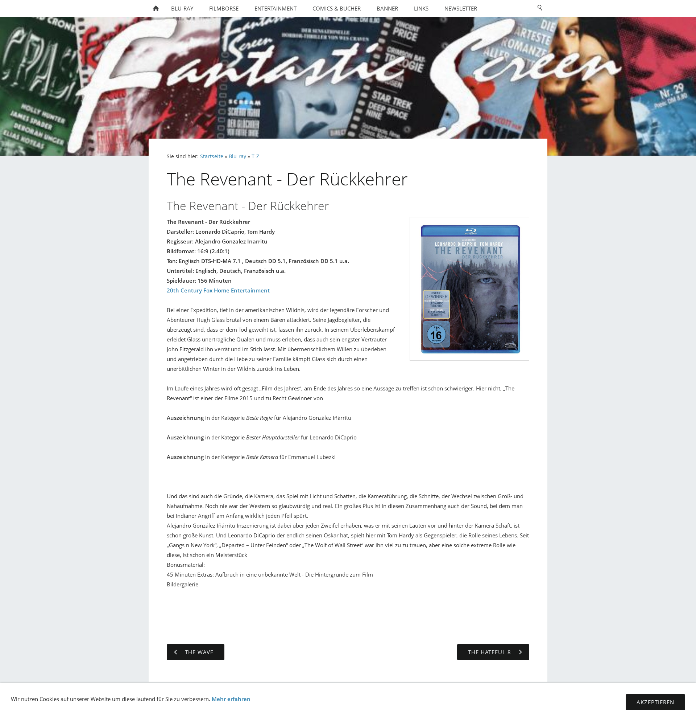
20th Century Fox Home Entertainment (218, 290)
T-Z (255, 156)
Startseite (211, 156)
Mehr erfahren (231, 698)
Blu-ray (237, 156)
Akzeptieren (655, 702)
